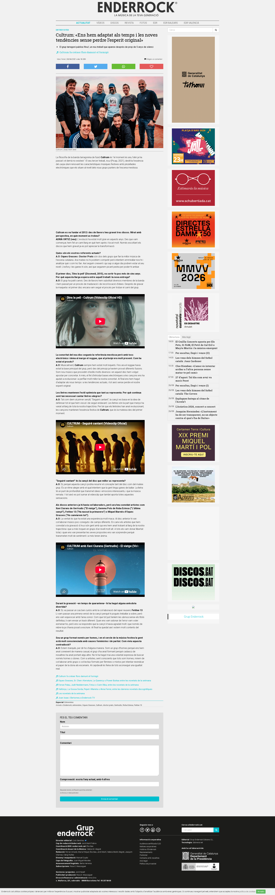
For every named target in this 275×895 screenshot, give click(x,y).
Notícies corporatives (148, 846)
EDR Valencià (191, 23)
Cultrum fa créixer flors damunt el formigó (83, 52)
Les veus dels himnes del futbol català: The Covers (193, 392)
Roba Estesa (128, 705)
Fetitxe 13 (138, 705)
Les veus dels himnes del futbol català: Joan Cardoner (193, 359)
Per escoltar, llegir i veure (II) (192, 352)
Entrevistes (68, 702)
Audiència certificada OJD (150, 844)
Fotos (143, 23)
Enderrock (67, 705)
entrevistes (76, 705)
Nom (62, 721)
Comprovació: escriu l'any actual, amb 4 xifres (85, 779)
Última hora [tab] (174, 337)
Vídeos (100, 23)
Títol (62, 732)
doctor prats (108, 705)
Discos (115, 23)
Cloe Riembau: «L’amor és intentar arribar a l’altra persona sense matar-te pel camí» (195, 369)
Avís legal (144, 861)
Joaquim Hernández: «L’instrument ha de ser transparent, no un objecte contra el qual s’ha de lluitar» (196, 415)
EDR (155, 23)
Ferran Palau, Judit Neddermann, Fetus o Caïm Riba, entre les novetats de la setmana (98, 685)
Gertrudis (118, 705)
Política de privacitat (148, 864)
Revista (129, 23)
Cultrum (99, 705)
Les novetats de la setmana (71, 693)
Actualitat (83, 23)
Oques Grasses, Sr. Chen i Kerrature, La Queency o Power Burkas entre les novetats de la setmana (104, 680)
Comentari (65, 743)
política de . (247, 891)
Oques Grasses (88, 705)
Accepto (261, 892)
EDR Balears (170, 23)
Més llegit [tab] (186, 337)
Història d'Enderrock (148, 849)
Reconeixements (146, 852)
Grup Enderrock (194, 616)
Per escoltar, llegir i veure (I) (192, 385)
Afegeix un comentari (154, 59)
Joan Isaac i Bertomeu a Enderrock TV (76, 697)
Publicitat (143, 855)
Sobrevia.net (198, 842)
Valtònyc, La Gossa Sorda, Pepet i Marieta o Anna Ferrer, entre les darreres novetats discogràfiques (105, 689)
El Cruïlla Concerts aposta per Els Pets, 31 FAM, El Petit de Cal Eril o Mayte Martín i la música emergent (196, 345)
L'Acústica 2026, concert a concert (195, 406)
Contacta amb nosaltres (149, 858)
